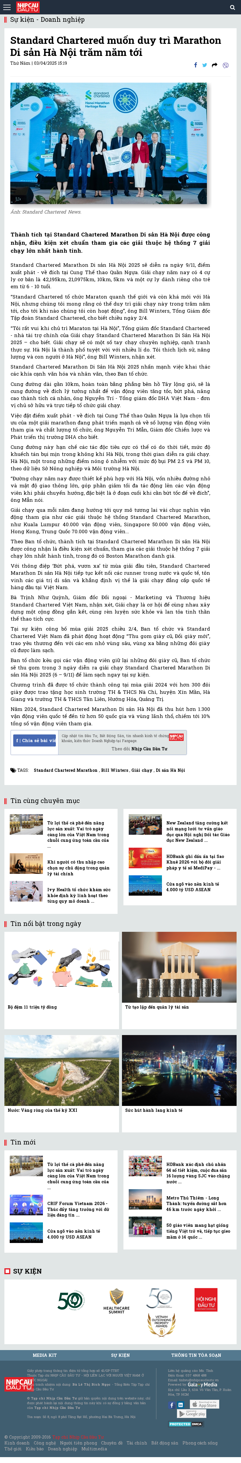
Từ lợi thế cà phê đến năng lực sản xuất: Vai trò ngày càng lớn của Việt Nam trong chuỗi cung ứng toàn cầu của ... (78, 834)
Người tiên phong (78, 1443)
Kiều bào (34, 1449)
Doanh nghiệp (62, 1449)
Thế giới (13, 1449)
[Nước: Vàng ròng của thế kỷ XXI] (61, 1070)
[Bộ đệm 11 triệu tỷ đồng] (61, 966)
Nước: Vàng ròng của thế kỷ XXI (42, 1110)
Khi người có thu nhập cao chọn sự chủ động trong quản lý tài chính (78, 867)
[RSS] (214, 65)
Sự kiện (27, 1271)
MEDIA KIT (45, 1355)
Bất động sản (164, 1443)
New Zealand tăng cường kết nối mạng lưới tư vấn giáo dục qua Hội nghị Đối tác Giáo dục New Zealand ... (198, 831)
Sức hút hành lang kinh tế (153, 1110)
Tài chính (137, 1443)
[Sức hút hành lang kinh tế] (179, 1070)
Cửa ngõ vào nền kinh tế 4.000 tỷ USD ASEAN (192, 887)
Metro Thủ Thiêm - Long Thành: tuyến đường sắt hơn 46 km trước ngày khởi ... (196, 1203)
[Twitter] (204, 65)
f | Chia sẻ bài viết (36, 740)
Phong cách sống (200, 1443)
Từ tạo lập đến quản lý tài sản (157, 1007)
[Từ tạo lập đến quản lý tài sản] (179, 966)
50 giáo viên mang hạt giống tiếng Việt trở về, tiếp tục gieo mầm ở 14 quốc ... (198, 1230)
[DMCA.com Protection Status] (186, 1423)
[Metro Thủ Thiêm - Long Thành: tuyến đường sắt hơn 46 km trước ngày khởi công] (145, 1199)
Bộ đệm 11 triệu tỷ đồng (32, 1007)
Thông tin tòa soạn (196, 1355)
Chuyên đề (111, 1443)
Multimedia (94, 1449)
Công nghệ (45, 1443)
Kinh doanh (17, 1443)
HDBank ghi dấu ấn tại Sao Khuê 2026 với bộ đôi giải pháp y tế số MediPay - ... (195, 862)
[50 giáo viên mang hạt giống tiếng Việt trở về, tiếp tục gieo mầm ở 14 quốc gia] (145, 1227)
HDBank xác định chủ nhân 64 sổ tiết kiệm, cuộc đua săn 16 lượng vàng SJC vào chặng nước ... (198, 1173)
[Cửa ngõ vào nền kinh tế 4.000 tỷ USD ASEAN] (145, 885)
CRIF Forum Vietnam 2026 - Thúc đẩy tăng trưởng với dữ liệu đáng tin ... (78, 1209)
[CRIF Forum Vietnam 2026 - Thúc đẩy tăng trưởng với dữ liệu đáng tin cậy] (26, 1205)
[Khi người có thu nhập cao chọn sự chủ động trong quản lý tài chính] (26, 863)
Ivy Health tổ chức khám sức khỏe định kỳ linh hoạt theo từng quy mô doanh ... (79, 895)
